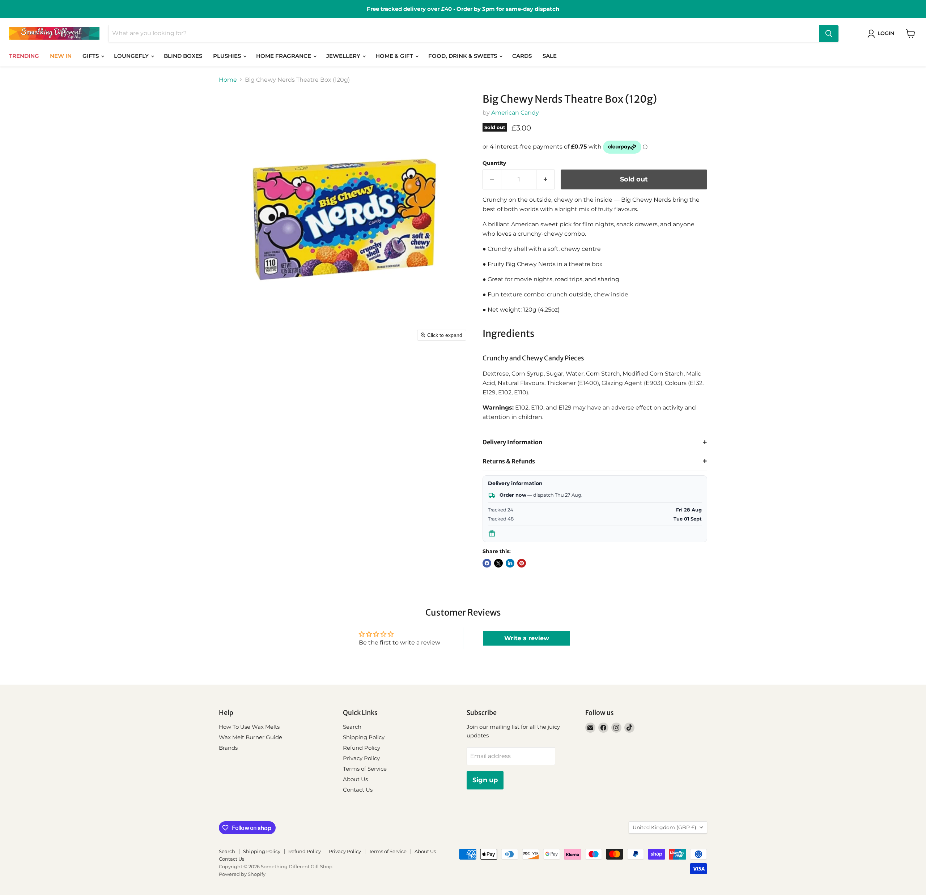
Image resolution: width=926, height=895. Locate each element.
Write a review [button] (526, 638)
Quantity (494, 163)
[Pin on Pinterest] (521, 563)
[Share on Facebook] (487, 563)
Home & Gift (395, 55)
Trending (24, 55)
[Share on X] (498, 563)
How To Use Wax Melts (249, 726)
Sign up (485, 780)
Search (352, 726)
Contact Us (358, 789)
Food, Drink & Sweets (463, 55)
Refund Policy (361, 747)
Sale (550, 55)
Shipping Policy (364, 737)
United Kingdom (664, 827)
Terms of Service (365, 768)
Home (228, 80)
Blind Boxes (183, 55)
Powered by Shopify (242, 874)
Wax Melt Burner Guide (250, 737)
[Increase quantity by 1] (545, 179)
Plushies (227, 55)
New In (61, 55)
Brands (228, 747)
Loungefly (132, 55)
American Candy (515, 112)
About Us (355, 779)
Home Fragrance (284, 55)
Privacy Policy (361, 758)
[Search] (828, 33)
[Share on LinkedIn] (510, 563)
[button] (882, 33)
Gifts (91, 55)
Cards (522, 55)
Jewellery (344, 55)
